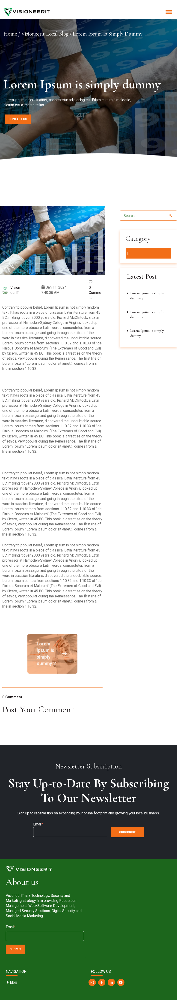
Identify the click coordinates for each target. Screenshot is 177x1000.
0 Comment (95, 292)
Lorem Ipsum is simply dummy (147, 333)
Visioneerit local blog (44, 34)
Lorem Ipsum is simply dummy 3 (147, 296)
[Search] (170, 216)
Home (10, 34)
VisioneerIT (15, 290)
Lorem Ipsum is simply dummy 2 (46, 653)
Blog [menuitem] (13, 982)
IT (128, 253)
